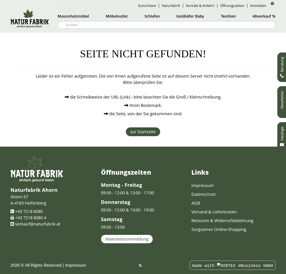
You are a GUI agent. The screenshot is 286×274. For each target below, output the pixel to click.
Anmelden (258, 6)
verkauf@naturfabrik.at (37, 224)
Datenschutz (203, 194)
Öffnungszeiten (232, 6)
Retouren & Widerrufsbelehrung (222, 220)
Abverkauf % (264, 16)
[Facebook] (135, 265)
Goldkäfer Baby (190, 16)
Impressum (202, 185)
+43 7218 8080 (29, 211)
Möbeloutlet (117, 16)
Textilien (228, 16)
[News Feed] (140, 265)
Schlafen (152, 16)
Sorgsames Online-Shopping (218, 229)
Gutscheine (147, 6)
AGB (195, 203)
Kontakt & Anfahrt (200, 6)
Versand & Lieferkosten (214, 212)
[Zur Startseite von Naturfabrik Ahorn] (31, 18)
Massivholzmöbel (73, 16)
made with (204, 265)
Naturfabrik (171, 6)
